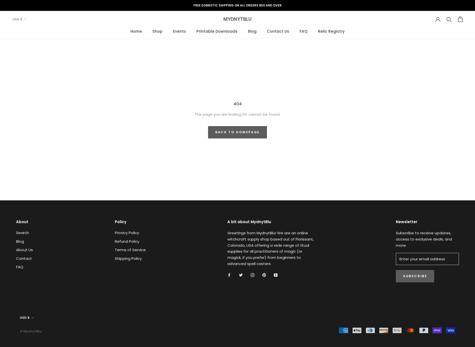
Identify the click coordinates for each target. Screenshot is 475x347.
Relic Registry (331, 31)
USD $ (17, 19)
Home (136, 31)
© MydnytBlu (31, 331)
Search (22, 232)
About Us (24, 249)
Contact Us (278, 31)
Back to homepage (237, 132)
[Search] (449, 19)
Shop (157, 31)
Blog (252, 31)
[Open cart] (460, 19)
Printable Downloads (217, 31)
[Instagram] (252, 275)
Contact (24, 258)
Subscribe (415, 276)
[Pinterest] (264, 275)
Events (179, 31)
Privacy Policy (127, 232)
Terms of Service (130, 249)
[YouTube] (276, 275)
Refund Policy (127, 241)
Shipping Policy (128, 258)
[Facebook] (229, 275)
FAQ (304, 31)
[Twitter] (241, 275)
